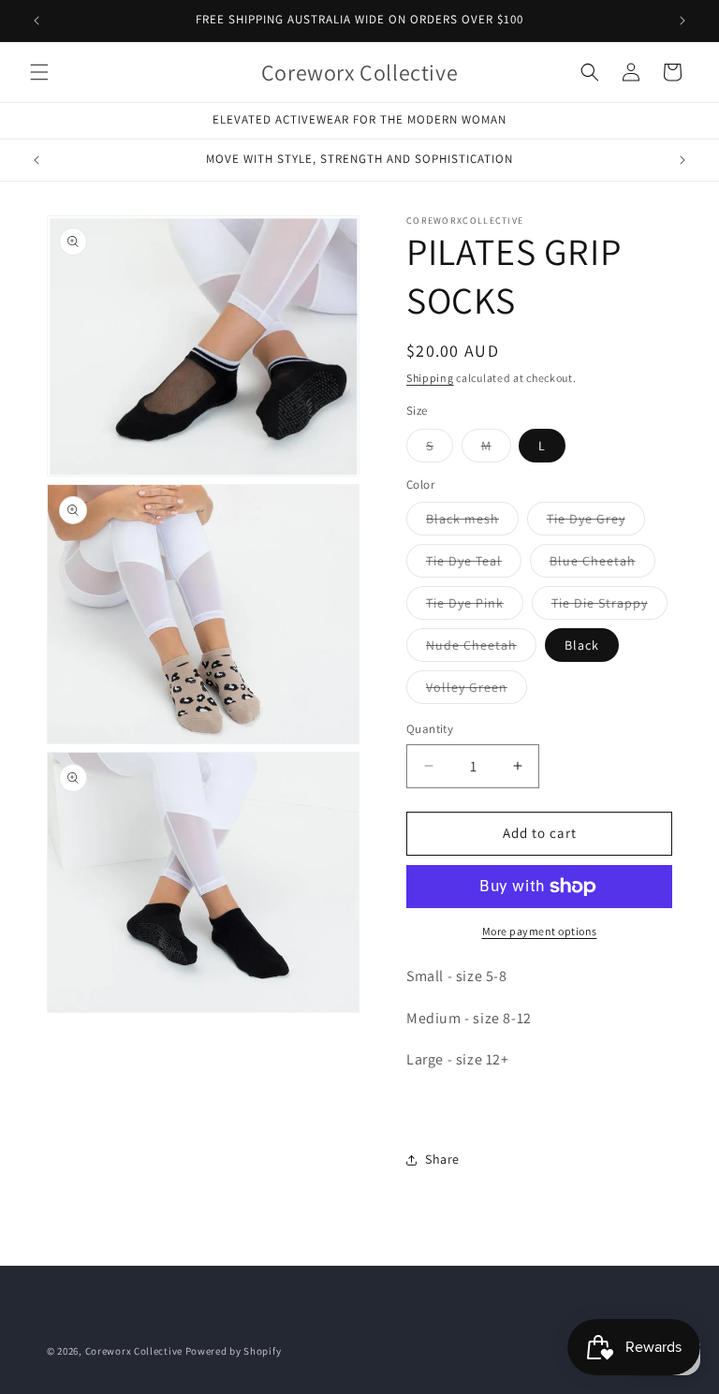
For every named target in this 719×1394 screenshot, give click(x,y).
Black (582, 645)
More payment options (539, 931)
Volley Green (476, 691)
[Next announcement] (682, 20)
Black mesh (472, 522)
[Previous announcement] (36, 20)
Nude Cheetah (481, 649)
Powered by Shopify (233, 1350)
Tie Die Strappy (609, 607)
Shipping (430, 378)
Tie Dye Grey (596, 522)
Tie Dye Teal (473, 564)
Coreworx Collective (134, 1350)
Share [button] (442, 1159)
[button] (39, 72)
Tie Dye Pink (474, 607)
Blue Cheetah (602, 564)
